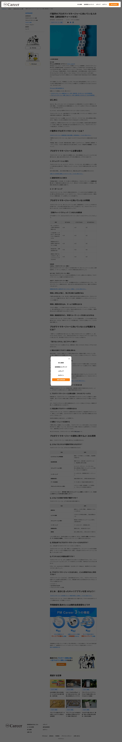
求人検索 (79, 4)
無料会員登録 (114, 4)
